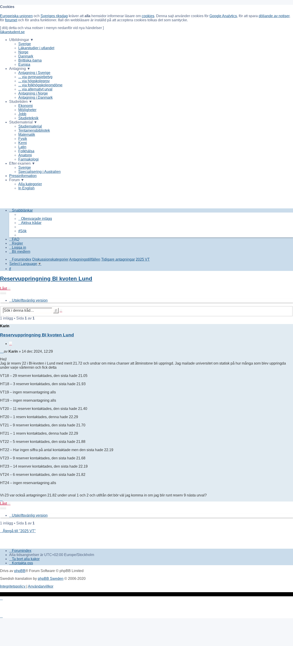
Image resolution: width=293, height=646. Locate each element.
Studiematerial (30, 126)
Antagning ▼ (19, 69)
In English (26, 188)
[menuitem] (35, 219)
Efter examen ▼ (22, 163)
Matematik (26, 134)
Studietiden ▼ (20, 102)
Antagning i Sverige (34, 73)
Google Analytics (223, 16)
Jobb (22, 114)
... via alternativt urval (35, 89)
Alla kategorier (30, 184)
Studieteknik (28, 118)
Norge (23, 52)
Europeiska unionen (16, 16)
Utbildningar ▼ (21, 40)
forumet (11, 20)
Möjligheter (27, 110)
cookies (148, 16)
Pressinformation (23, 176)
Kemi (22, 143)
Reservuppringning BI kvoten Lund (46, 278)
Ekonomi (25, 106)
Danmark (25, 56)
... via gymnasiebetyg (35, 77)
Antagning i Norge (33, 93)
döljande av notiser (274, 16)
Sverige (24, 44)
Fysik (22, 139)
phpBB (19, 571)
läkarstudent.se (12, 32)
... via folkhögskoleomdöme (40, 85)
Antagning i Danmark (35, 97)
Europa (24, 64)
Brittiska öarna (30, 60)
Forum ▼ (16, 180)
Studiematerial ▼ (23, 122)
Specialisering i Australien (39, 172)
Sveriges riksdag (54, 16)
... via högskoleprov (34, 81)
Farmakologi (28, 159)
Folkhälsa (26, 151)
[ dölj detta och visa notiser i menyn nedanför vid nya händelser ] (52, 28)
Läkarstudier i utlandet (36, 48)
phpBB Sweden (50, 579)
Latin (22, 147)
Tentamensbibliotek (34, 130)
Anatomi (25, 155)
